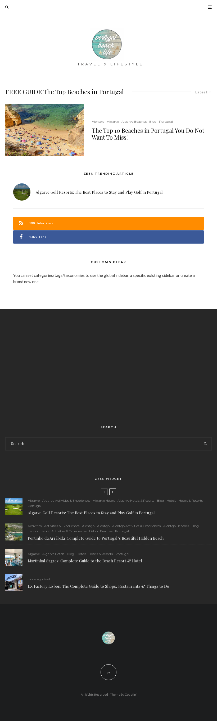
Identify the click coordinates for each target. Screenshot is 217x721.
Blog (152, 122)
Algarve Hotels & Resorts (135, 500)
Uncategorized (39, 579)
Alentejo (98, 122)
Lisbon (33, 531)
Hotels (171, 500)
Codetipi (131, 694)
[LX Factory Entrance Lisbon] (13, 582)
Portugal (166, 122)
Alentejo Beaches (176, 526)
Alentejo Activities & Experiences (136, 526)
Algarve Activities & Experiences (66, 500)
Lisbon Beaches (100, 531)
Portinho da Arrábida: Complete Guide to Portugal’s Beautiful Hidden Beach (96, 538)
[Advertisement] (108, 360)
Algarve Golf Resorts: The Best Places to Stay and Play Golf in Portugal (99, 192)
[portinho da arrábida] (13, 531)
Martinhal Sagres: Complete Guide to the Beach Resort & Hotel (85, 560)
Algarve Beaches (134, 122)
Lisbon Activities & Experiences (63, 531)
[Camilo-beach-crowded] (44, 130)
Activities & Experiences (61, 526)
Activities (35, 526)
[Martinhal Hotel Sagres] (13, 557)
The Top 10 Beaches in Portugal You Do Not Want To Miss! (148, 134)
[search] (205, 444)
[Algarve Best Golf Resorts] (13, 506)
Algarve (113, 122)
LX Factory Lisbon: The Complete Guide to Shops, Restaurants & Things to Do (98, 586)
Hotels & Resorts (191, 500)
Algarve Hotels (104, 500)
